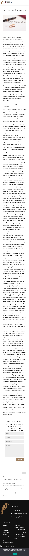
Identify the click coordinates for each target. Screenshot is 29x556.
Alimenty (5, 525)
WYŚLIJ (20, 459)
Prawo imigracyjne (19, 534)
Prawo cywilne (18, 525)
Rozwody (5, 534)
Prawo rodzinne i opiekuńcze (21, 532)
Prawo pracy (17, 531)
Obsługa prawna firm (19, 527)
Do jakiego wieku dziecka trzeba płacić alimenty (13, 485)
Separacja (5, 527)
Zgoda (14, 554)
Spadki (4, 528)
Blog (4, 540)
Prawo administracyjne (20, 529)
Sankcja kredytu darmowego (9, 483)
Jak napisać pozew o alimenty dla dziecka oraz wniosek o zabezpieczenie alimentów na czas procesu (13, 493)
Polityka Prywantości (8, 542)
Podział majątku (6, 536)
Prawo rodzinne (12, 13)
